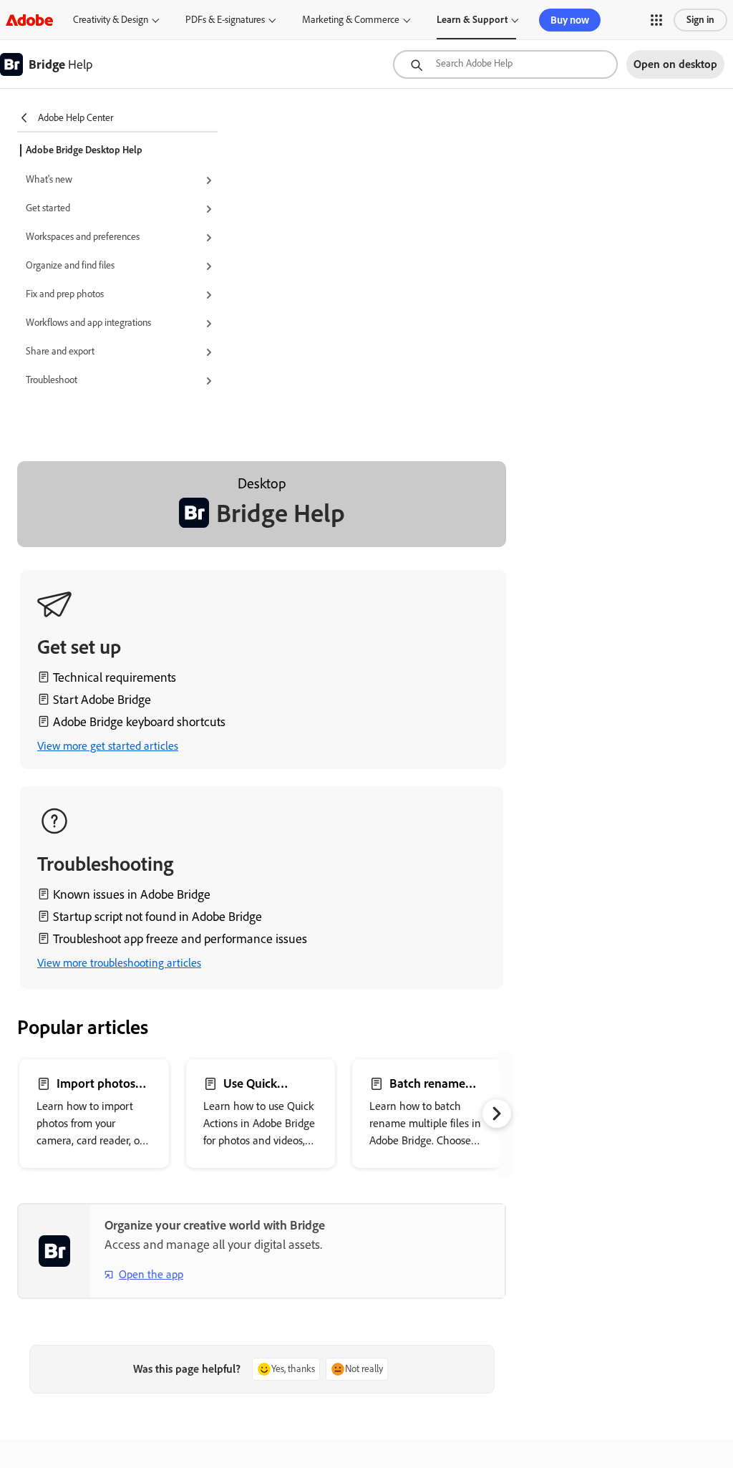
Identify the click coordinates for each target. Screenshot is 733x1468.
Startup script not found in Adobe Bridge (157, 916)
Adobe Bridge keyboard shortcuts (139, 722)
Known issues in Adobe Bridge (131, 894)
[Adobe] (29, 19)
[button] (656, 20)
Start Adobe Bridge (102, 700)
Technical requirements (114, 677)
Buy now (569, 20)
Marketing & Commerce (350, 20)
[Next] (496, 1113)
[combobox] (505, 64)
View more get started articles (107, 746)
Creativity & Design (110, 20)
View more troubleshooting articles (119, 963)
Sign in (700, 20)
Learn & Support (472, 20)
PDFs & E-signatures (225, 20)
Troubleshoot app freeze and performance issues (180, 939)
